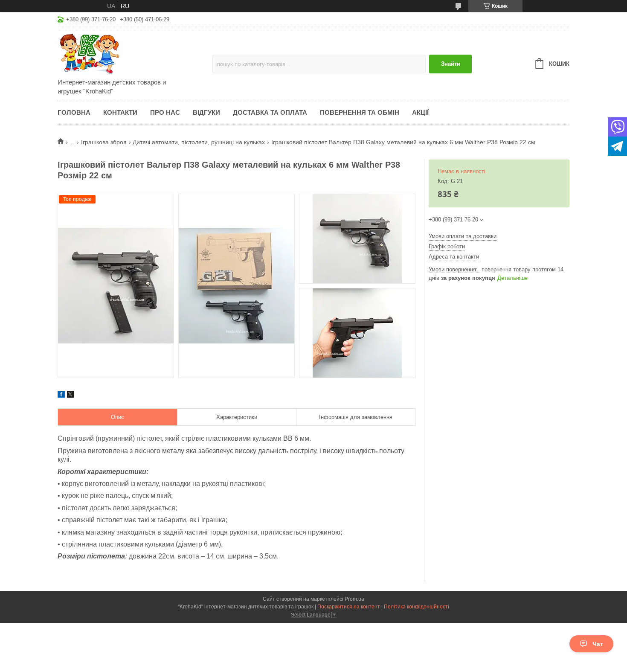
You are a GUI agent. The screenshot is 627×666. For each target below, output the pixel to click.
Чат (597, 643)
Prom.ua (354, 599)
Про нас (165, 112)
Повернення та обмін (359, 112)
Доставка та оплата (270, 112)
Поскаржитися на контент (348, 607)
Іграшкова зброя (104, 142)
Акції (420, 112)
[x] (70, 395)
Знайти (450, 64)
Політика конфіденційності (416, 607)
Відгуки (206, 112)
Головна (74, 112)
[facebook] (61, 395)
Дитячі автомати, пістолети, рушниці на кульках (199, 142)
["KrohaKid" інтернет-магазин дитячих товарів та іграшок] (132, 53)
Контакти (120, 112)
